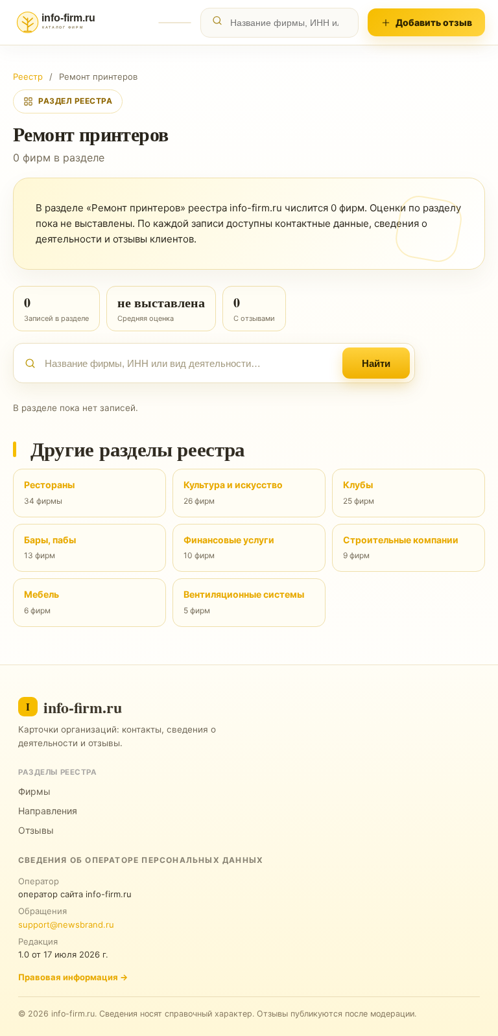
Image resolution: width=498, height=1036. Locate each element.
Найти (376, 363)
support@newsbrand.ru (66, 924)
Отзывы (36, 830)
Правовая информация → (73, 977)
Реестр (28, 76)
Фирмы (34, 791)
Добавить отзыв (434, 22)
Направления (47, 810)
